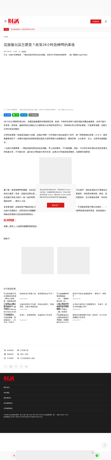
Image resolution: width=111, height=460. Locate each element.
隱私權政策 (63, 197)
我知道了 (55, 205)
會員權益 (7, 393)
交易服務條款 (8, 408)
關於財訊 (7, 387)
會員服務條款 (8, 403)
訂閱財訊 (95, 21)
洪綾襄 (24, 51)
